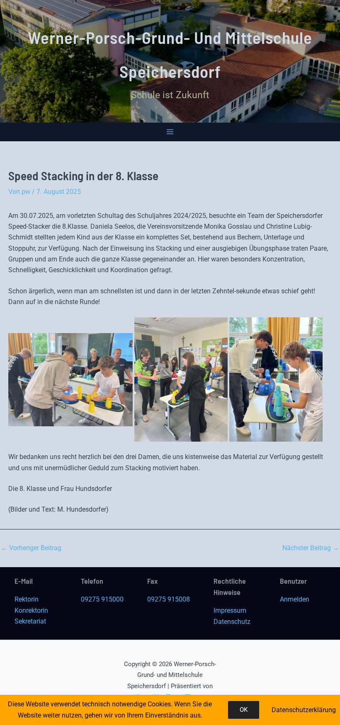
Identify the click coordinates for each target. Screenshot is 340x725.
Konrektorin (31, 610)
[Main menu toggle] (170, 132)
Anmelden (294, 599)
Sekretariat (30, 621)
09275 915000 (102, 599)
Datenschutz (232, 622)
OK (244, 709)
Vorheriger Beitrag (31, 548)
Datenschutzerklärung (304, 710)
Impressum (230, 610)
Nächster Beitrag (310, 548)
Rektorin (27, 599)
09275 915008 (168, 599)
